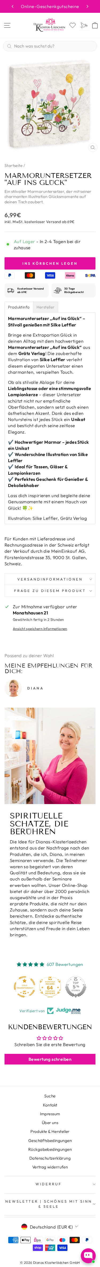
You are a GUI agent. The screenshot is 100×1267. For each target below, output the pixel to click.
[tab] (19, 307)
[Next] (87, 6)
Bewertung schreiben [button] (50, 1059)
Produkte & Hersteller (50, 1131)
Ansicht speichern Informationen (40, 628)
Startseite (13, 165)
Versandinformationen (50, 579)
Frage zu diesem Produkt (50, 590)
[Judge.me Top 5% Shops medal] (75, 986)
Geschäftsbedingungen (50, 1140)
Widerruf (48, 1184)
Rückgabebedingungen (50, 1149)
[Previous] (12, 6)
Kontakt (50, 1105)
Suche (49, 1095)
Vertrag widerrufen (50, 1166)
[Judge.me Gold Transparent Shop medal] (24, 986)
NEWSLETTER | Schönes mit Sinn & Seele (48, 1203)
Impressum (50, 1113)
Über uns (50, 1122)
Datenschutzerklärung (50, 1158)
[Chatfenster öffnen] (88, 1255)
